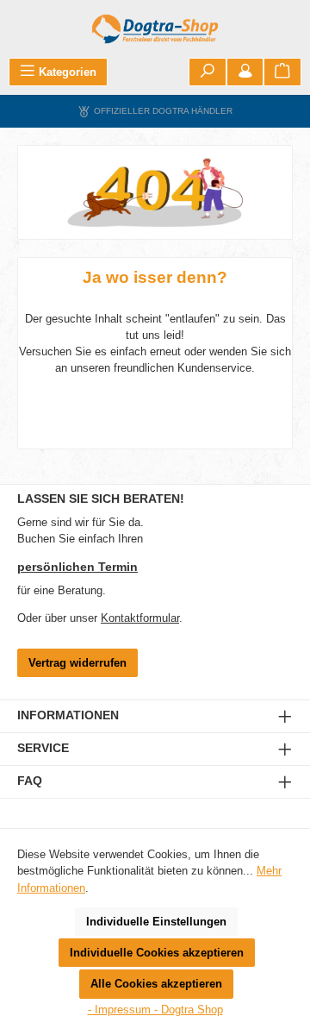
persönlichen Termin (77, 567)
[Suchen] (207, 72)
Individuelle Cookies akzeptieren (157, 952)
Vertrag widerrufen (77, 662)
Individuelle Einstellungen (156, 921)
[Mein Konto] (245, 72)
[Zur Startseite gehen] (155, 29)
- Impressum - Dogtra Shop (155, 1009)
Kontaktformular (140, 618)
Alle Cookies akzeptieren (156, 983)
